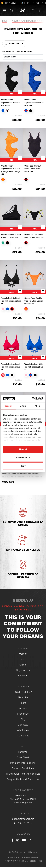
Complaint (23, 736)
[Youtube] (24, 840)
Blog (23, 719)
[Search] (11, 10)
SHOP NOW (6, 3)
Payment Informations (23, 763)
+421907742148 (23, 823)
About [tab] (38, 406)
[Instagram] (17, 840)
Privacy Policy (16, 861)
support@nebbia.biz (23, 819)
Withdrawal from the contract (23, 774)
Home (4, 21)
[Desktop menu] (5, 10)
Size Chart (23, 758)
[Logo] (23, 10)
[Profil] (33, 10)
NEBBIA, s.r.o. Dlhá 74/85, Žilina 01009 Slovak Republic (23, 799)
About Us (23, 698)
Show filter (16, 43)
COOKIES (36, 861)
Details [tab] (23, 406)
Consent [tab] (8, 406)
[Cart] (40, 10)
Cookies (23, 676)
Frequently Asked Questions (23, 779)
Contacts (23, 725)
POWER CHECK (23, 692)
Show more (8, 482)
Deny (23, 466)
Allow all (23, 449)
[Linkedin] (30, 840)
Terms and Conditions (22, 858)
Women (23, 654)
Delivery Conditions (23, 768)
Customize (21, 458)
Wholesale (23, 730)
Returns (23, 752)
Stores (23, 708)
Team (23, 703)
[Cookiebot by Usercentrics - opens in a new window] (32, 398)
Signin (23, 665)
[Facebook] (12, 840)
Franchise (23, 714)
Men (23, 659)
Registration (23, 670)
